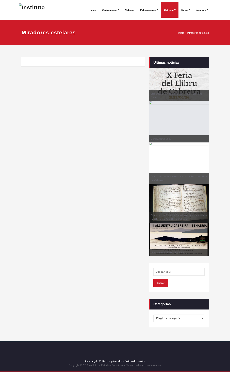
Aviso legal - (91, 361)
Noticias (129, 10)
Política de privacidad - (111, 361)
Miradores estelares (198, 32)
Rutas (184, 10)
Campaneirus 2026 (161, 138)
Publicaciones (148, 10)
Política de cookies (134, 361)
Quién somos (109, 10)
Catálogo (201, 10)
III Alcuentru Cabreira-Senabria (167, 252)
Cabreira (169, 10)
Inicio (93, 10)
